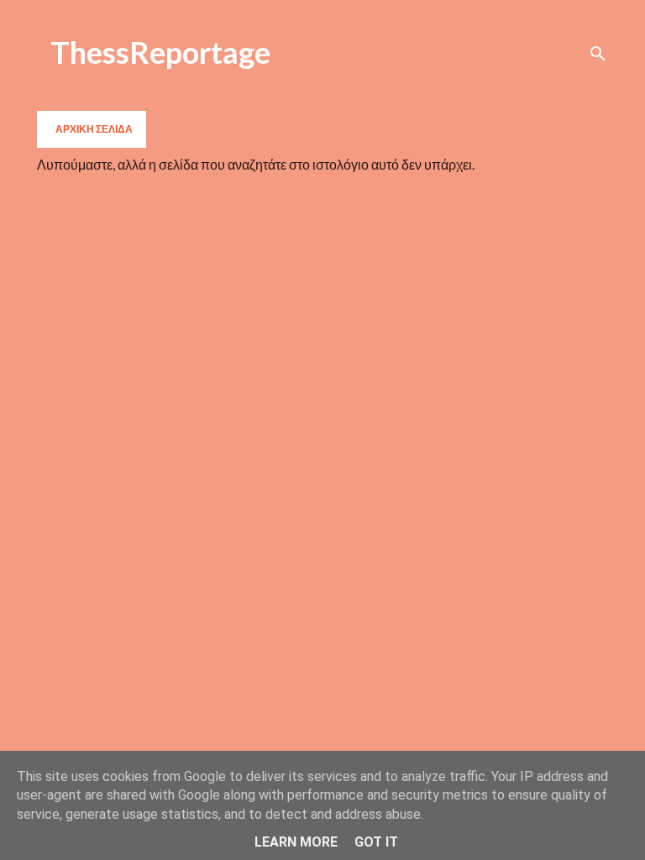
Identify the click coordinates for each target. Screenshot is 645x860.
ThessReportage (160, 52)
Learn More (296, 842)
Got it (376, 842)
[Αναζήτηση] (598, 54)
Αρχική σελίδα (94, 129)
